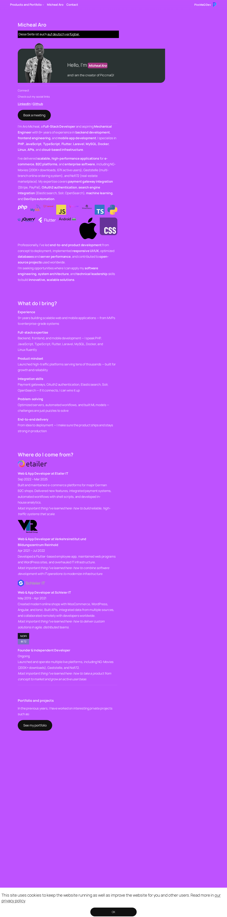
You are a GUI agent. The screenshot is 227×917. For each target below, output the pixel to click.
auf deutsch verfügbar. (63, 34)
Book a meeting (34, 115)
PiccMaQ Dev (202, 4)
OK (113, 912)
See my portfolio (35, 725)
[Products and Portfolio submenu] (43, 5)
